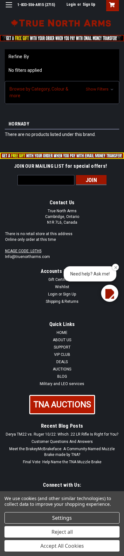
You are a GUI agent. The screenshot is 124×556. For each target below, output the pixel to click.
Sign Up (89, 4)
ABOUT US (62, 340)
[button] (62, 92)
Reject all (62, 531)
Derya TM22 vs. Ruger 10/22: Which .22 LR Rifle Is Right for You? (62, 434)
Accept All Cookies (62, 545)
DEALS (62, 362)
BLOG (62, 376)
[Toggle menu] (8, 8)
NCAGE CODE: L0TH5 (23, 251)
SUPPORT (62, 347)
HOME (62, 332)
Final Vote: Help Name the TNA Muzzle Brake (62, 462)
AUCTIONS (62, 369)
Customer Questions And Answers (62, 441)
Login (71, 4)
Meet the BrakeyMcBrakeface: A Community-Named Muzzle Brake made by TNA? (62, 452)
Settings (62, 517)
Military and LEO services (62, 384)
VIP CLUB (62, 354)
